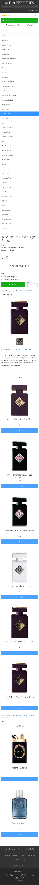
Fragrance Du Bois (7, 100)
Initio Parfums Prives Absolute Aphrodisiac (19, 476)
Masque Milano (6, 150)
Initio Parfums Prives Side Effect (19, 419)
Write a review (29, 291)
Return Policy (31, 855)
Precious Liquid (6, 196)
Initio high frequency (11, 715)
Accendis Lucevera (19, 768)
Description (6, 349)
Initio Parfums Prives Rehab (19, 586)
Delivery (15, 855)
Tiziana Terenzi (6, 224)
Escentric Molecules (8, 82)
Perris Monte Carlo (7, 192)
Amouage (5, 40)
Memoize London (7, 155)
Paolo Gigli (5, 182)
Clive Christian (6, 68)
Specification (17, 349)
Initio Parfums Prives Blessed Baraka (19, 530)
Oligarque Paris (6, 178)
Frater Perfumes (6, 109)
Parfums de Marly (7, 187)
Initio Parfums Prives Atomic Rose (19, 642)
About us (23, 855)
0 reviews (21, 291)
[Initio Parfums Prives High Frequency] (19, 318)
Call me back (19, 880)
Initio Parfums (6, 114)
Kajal (3, 123)
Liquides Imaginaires (8, 127)
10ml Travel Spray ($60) (10, 277)
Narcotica (4, 169)
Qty (28, 282)
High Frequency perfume (26, 715)
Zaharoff (4, 228)
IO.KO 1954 (5, 118)
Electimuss (5, 77)
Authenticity (7, 855)
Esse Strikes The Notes (8, 86)
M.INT (3, 141)
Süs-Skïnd (5, 215)
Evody (3, 91)
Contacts (24, 859)
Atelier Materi (6, 49)
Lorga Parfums (6, 132)
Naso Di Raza (5, 173)
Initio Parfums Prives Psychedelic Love (19, 697)
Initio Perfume (5, 718)
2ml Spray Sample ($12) (10, 279)
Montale (4, 164)
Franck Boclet (6, 104)
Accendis (4, 36)
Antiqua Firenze (6, 45)
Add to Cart (13, 284)
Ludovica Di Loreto (7, 137)
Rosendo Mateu (6, 210)
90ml (4, 274)
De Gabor (4, 72)
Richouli (4, 201)
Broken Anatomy (7, 63)
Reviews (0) (28, 349)
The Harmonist (6, 219)
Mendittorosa (6, 159)
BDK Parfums (5, 54)
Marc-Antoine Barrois (8, 146)
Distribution (16, 859)
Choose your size (5, 271)
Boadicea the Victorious (9, 59)
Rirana (3, 205)
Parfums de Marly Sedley (19, 823)
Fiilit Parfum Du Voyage (9, 95)
